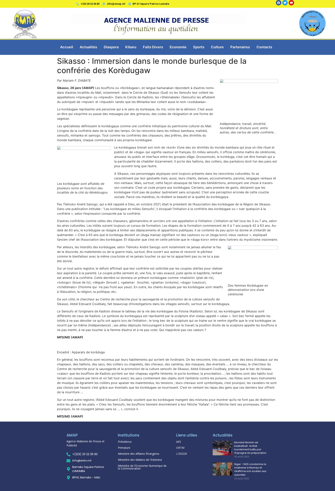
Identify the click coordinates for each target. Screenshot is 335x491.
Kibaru (130, 47)
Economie (178, 47)
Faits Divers (153, 47)
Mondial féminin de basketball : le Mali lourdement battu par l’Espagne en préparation (250, 448)
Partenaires (240, 47)
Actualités (88, 47)
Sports (198, 47)
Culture (217, 47)
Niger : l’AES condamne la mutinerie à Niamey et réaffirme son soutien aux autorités (250, 469)
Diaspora (111, 47)
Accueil (66, 47)
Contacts (264, 47)
